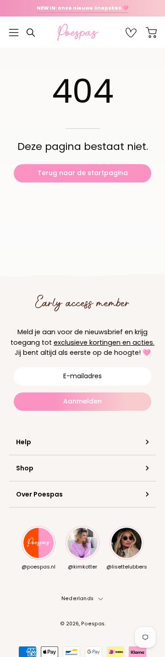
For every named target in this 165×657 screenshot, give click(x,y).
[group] (82, 8)
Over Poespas (39, 494)
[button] (31, 32)
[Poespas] (82, 32)
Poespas (92, 623)
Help (23, 442)
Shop (24, 468)
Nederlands (77, 598)
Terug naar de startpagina (83, 172)
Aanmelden (82, 401)
